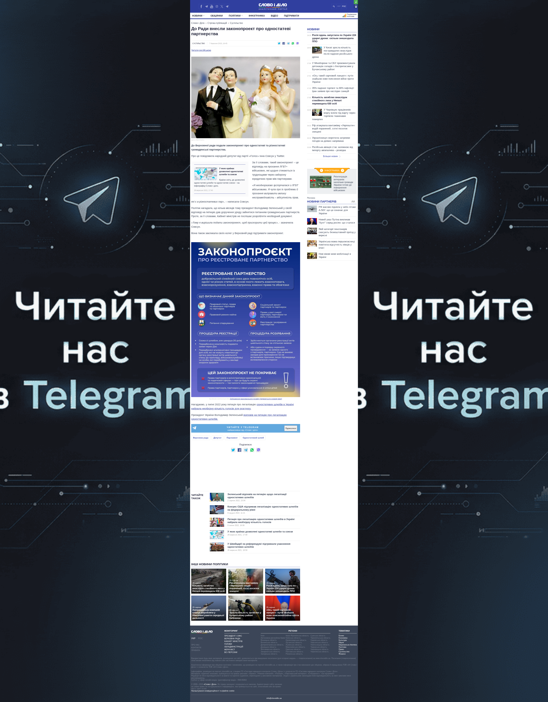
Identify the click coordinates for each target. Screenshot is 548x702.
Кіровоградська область (296, 640)
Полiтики (235, 16)
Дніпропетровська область (272, 645)
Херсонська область (319, 642)
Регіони (292, 631)
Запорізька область (269, 654)
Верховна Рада (232, 639)
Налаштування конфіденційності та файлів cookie (212, 691)
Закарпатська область (270, 652)
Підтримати (291, 16)
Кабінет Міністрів (233, 641)
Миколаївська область (295, 647)
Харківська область (319, 640)
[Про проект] (356, 2)
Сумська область (318, 636)
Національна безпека (348, 645)
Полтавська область (294, 652)
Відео (274, 16)
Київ (262, 636)
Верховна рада (200, 438)
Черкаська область (319, 647)
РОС (344, 6)
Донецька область (268, 647)
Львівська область (294, 645)
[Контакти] (356, 6)
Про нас (195, 645)
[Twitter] (221, 6)
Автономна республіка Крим (273, 638)
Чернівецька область (320, 649)
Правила (195, 650)
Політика (342, 647)
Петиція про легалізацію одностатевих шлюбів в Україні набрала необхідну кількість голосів (261, 522)
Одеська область (293, 649)
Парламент (232, 438)
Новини (197, 16)
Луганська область (294, 642)
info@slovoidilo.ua (274, 698)
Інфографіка (257, 16)
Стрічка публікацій (217, 23)
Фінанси (342, 654)
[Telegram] (206, 6)
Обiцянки (216, 16)
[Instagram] (216, 6)
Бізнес (341, 636)
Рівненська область (294, 654)
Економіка (343, 638)
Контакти (196, 648)
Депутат (217, 438)
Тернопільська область (320, 638)
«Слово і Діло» (210, 684)
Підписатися (290, 428)
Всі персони (230, 652)
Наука (341, 642)
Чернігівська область (320, 652)
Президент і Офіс (233, 636)
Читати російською (201, 50)
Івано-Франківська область (297, 636)
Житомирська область (270, 649)
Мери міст (229, 650)
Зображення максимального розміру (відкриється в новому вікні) (256, 399)
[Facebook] (201, 6)
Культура (343, 640)
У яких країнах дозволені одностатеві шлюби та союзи (231, 171)
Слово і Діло (198, 23)
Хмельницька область (320, 645)
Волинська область (269, 642)
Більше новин (330, 156)
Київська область (293, 638)
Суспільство (236, 23)
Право (341, 649)
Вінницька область (269, 640)
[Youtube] (211, 6)
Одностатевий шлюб (253, 438)
